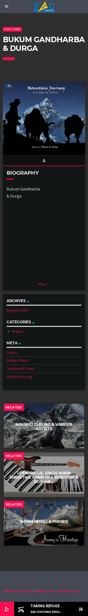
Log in (12, 352)
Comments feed (20, 368)
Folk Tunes (12, 29)
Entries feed (17, 360)
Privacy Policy (18, 591)
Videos (18, 331)
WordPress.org (20, 376)
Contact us (69, 591)
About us (45, 591)
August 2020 (17, 310)
